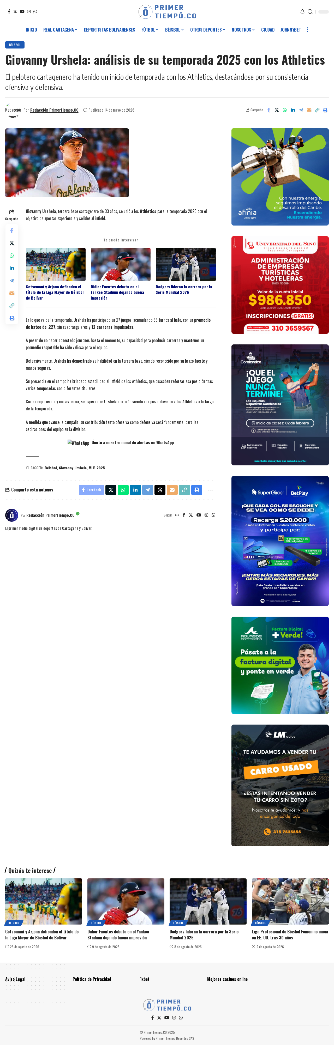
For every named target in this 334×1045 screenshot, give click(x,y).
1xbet (145, 979)
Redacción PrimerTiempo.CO (54, 110)
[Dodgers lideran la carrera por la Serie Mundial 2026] (208, 901)
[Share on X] (276, 110)
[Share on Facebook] (268, 110)
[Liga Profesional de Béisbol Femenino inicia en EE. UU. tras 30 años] (290, 901)
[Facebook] (9, 11)
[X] (15, 11)
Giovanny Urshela (73, 467)
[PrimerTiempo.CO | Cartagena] (167, 12)
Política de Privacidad (92, 979)
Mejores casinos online (227, 979)
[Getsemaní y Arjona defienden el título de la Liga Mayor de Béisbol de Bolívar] (43, 901)
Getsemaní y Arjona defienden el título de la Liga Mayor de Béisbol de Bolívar (55, 292)
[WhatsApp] (35, 11)
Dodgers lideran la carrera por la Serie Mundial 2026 (184, 289)
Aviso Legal (15, 979)
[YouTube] (22, 11)
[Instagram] (29, 11)
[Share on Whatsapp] (284, 110)
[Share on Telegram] (301, 110)
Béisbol (15, 44)
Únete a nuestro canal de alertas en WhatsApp (132, 442)
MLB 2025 (97, 467)
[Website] (177, 515)
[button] (310, 11)
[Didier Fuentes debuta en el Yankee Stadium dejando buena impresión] (125, 901)
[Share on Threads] (159, 490)
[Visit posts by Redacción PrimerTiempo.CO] (13, 110)
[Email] (309, 110)
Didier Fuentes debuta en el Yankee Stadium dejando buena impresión (117, 292)
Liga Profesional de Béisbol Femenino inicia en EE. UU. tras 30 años (290, 934)
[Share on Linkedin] (292, 110)
